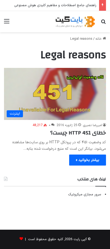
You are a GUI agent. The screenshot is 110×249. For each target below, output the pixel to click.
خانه (99, 39)
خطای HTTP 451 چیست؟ (78, 133)
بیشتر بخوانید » (87, 160)
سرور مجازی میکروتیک (84, 194)
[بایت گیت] (75, 21)
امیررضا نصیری (92, 125)
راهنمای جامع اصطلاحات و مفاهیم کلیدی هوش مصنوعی (55, 5)
